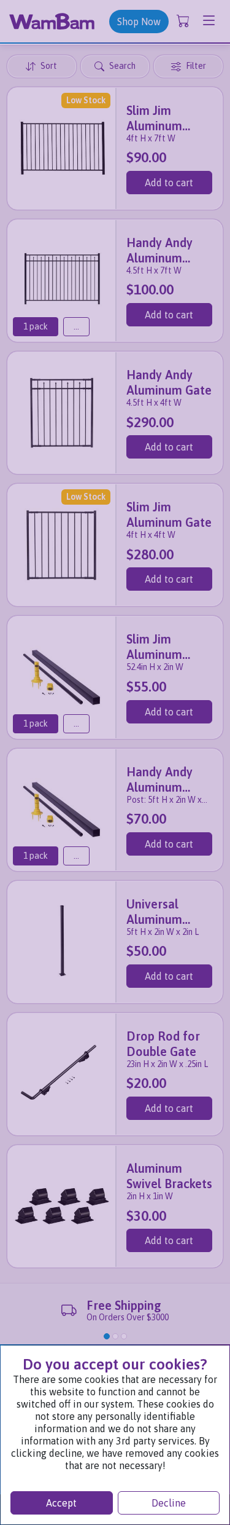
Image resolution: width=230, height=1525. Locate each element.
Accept (61, 1502)
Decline (168, 1502)
